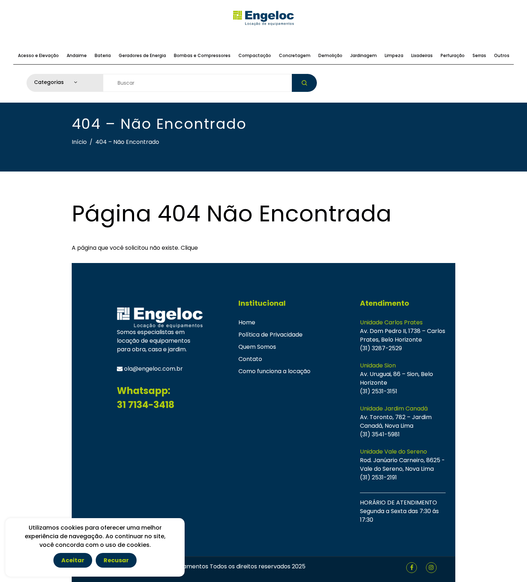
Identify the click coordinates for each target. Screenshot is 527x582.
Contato (250, 359)
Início (79, 142)
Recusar (116, 560)
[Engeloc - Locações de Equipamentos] (263, 18)
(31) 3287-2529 (381, 348)
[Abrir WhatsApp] (509, 564)
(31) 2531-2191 (378, 477)
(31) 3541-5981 (380, 434)
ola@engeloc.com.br (153, 369)
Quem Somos (257, 347)
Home (246, 322)
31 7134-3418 (145, 404)
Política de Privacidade (270, 334)
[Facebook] (411, 567)
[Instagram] (431, 567)
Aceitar (72, 560)
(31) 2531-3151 (378, 391)
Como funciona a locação (274, 371)
